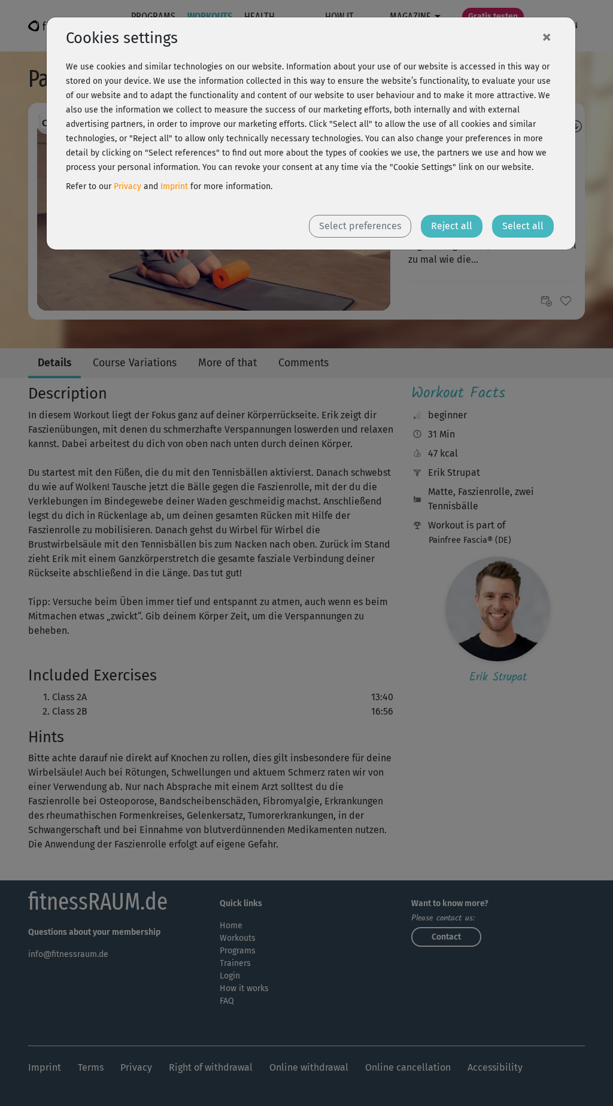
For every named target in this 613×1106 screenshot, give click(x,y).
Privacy (127, 186)
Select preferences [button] (360, 226)
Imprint (174, 186)
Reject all (451, 226)
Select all (523, 226)
